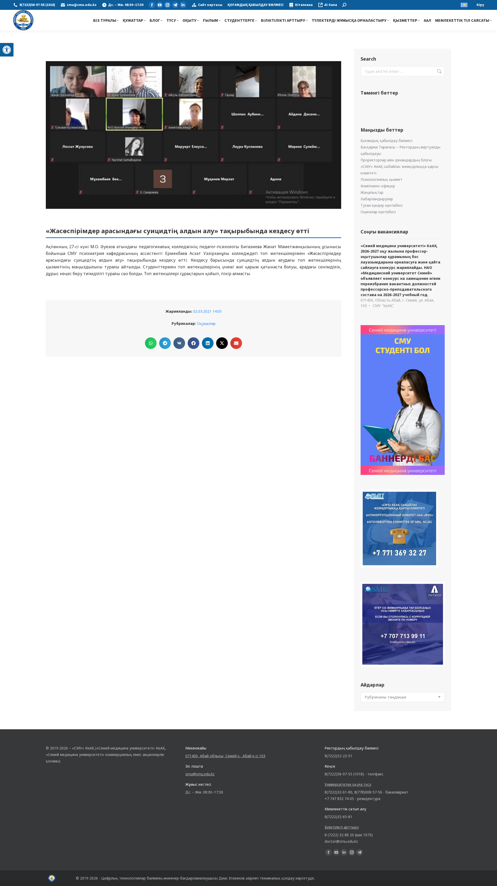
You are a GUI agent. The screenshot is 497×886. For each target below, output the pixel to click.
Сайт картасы (210, 5)
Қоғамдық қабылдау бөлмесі (386, 140)
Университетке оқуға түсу (348, 784)
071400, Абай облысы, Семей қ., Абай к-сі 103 (225, 755)
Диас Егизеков (232, 878)
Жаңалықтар (372, 192)
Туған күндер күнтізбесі (382, 205)
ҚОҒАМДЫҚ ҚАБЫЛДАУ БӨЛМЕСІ (255, 5)
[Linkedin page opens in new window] (183, 5)
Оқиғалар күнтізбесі (378, 211)
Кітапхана (304, 5)
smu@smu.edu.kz (82, 5)
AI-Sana (330, 5)
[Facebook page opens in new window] (152, 5)
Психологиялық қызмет (381, 179)
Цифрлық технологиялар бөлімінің (132, 878)
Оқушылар (206, 323)
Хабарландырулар (377, 198)
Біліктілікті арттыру (342, 827)
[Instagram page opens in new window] (167, 5)
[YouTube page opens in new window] (159, 5)
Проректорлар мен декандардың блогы (396, 160)
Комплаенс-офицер (378, 185)
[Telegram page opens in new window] (175, 5)
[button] (6, 49)
